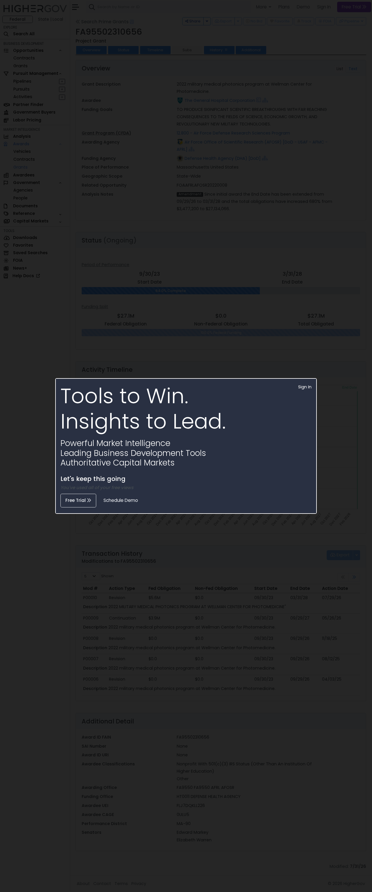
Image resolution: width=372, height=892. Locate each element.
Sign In (305, 387)
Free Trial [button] (76, 500)
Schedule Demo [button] (120, 500)
